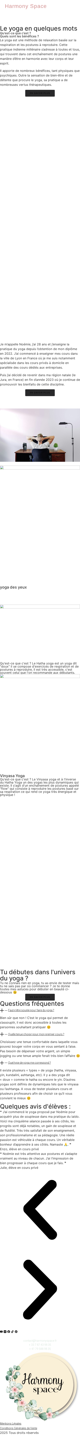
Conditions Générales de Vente (18, 1428)
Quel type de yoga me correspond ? (29, 1062)
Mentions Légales (10, 1423)
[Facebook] (8, 1331)
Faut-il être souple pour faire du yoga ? (31, 1010)
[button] (40, 1010)
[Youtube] (1, 1331)
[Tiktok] (12, 1331)
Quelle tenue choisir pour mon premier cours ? (36, 1034)
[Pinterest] (16, 1331)
